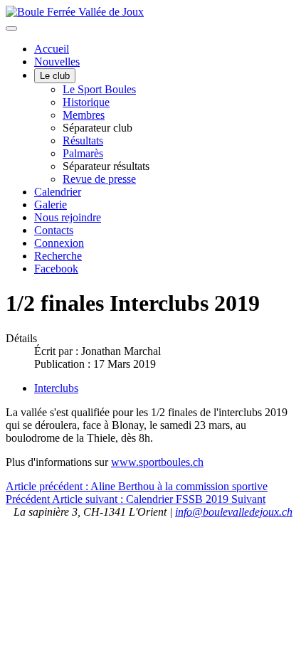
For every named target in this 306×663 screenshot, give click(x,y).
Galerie (50, 204)
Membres (84, 115)
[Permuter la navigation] (11, 28)
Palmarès (83, 153)
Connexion (59, 243)
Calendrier (57, 192)
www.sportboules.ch (157, 462)
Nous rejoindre (67, 217)
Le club (55, 75)
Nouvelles (57, 61)
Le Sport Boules (99, 89)
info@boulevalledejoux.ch (233, 512)
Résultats (83, 140)
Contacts (53, 230)
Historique (86, 102)
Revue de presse (99, 179)
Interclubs (56, 388)
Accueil (51, 49)
